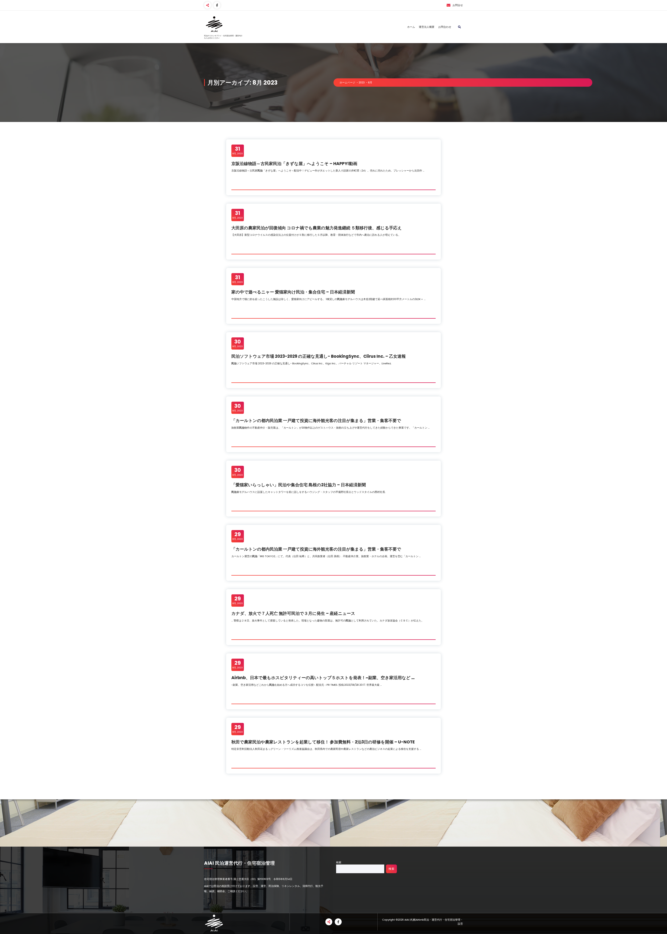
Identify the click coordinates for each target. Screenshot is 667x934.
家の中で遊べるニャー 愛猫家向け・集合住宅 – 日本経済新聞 (293, 292)
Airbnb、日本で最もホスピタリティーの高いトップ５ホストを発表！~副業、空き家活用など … (323, 678)
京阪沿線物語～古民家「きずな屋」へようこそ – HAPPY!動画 (294, 163)
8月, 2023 (237, 150)
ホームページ (347, 82)
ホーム (411, 27)
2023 (362, 82)
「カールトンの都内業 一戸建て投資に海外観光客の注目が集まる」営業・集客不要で (316, 420)
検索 (338, 862)
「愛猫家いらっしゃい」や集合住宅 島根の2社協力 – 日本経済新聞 (298, 485)
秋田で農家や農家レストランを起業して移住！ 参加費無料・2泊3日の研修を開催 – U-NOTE (323, 742)
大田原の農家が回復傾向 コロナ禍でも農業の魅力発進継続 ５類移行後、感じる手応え (316, 228)
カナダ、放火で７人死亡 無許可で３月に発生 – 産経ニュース (293, 613)
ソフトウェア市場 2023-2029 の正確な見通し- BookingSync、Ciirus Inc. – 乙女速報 (318, 356)
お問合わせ (444, 27)
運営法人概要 (426, 27)
